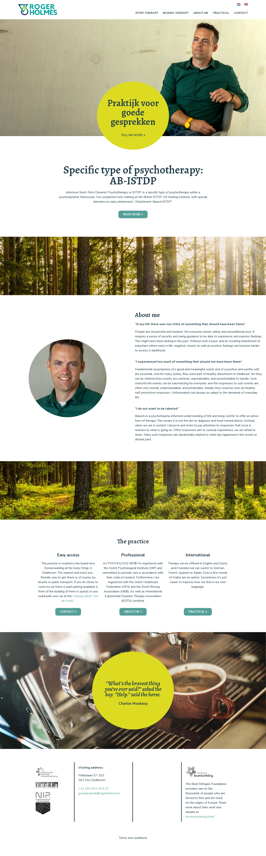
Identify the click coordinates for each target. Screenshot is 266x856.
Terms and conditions (133, 838)
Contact (241, 13)
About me (200, 13)
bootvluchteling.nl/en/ (200, 817)
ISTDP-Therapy (147, 13)
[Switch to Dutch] (238, 4)
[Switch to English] (246, 4)
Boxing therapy (175, 13)
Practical (221, 13)
